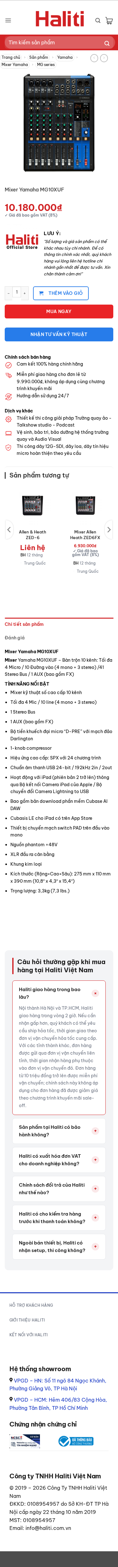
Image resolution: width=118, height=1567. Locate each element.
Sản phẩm (38, 57)
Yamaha (65, 57)
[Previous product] (104, 58)
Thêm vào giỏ (65, 293)
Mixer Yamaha (15, 64)
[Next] (108, 529)
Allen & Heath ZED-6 (32, 534)
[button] (8, 20)
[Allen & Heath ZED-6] (33, 505)
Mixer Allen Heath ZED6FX (85, 534)
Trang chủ (11, 57)
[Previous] (9, 529)
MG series (46, 64)
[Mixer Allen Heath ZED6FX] (85, 505)
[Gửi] (107, 44)
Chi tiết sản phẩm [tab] (24, 624)
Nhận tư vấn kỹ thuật (59, 334)
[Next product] (94, 58)
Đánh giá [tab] (15, 638)
